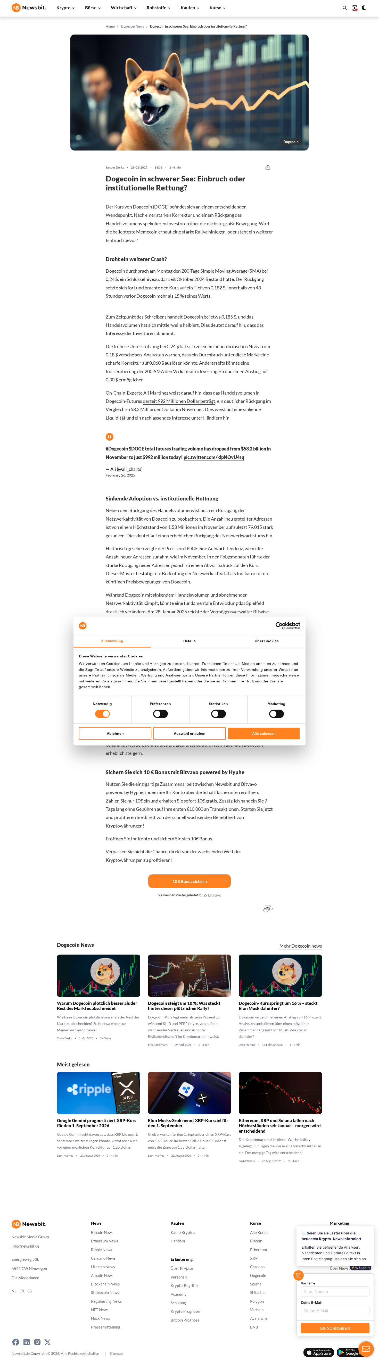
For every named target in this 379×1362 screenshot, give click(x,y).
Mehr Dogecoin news (300, 946)
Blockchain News (105, 1284)
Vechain (256, 1310)
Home (110, 26)
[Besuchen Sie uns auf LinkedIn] (26, 1342)
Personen (179, 1277)
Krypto (63, 7)
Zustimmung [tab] (112, 641)
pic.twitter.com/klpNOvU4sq (214, 457)
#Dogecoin (117, 449)
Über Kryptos (182, 1268)
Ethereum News (104, 1241)
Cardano (257, 1267)
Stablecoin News (105, 1293)
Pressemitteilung (105, 1327)
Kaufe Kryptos (183, 1232)
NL (14, 1291)
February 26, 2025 (120, 475)
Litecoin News (103, 1267)
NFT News (100, 1310)
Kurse (215, 7)
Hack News (100, 1318)
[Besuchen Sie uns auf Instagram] (37, 1342)
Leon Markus (247, 1045)
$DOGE (136, 449)
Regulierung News (106, 1301)
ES (29, 1291)
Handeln (178, 1241)
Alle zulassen (264, 733)
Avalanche (259, 1318)
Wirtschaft (122, 7)
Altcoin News (102, 1275)
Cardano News (103, 1258)
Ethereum (258, 1250)
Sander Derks (115, 167)
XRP (254, 1258)
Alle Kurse (259, 1232)
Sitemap (116, 1353)
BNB (254, 1327)
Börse (90, 7)
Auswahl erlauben (189, 733)
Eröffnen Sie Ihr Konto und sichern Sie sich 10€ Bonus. (159, 838)
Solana (255, 1284)
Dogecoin (291, 141)
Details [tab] (189, 641)
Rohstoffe (156, 7)
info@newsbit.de (25, 1246)
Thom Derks (64, 1038)
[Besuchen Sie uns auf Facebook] (16, 1342)
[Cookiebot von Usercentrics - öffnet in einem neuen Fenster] (277, 625)
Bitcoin (256, 1241)
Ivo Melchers (247, 1161)
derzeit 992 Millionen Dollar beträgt (179, 401)
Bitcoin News (102, 1232)
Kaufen (188, 7)
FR (22, 1291)
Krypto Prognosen (186, 1311)
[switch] (160, 714)
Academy (178, 1294)
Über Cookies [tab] (267, 641)
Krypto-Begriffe (184, 1286)
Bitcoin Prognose (185, 1320)
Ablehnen (115, 733)
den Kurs (170, 287)
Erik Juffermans (158, 1045)
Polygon (257, 1301)
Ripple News (101, 1250)
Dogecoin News (132, 26)
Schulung (178, 1303)
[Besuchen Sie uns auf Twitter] (47, 1342)
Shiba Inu (258, 1293)
